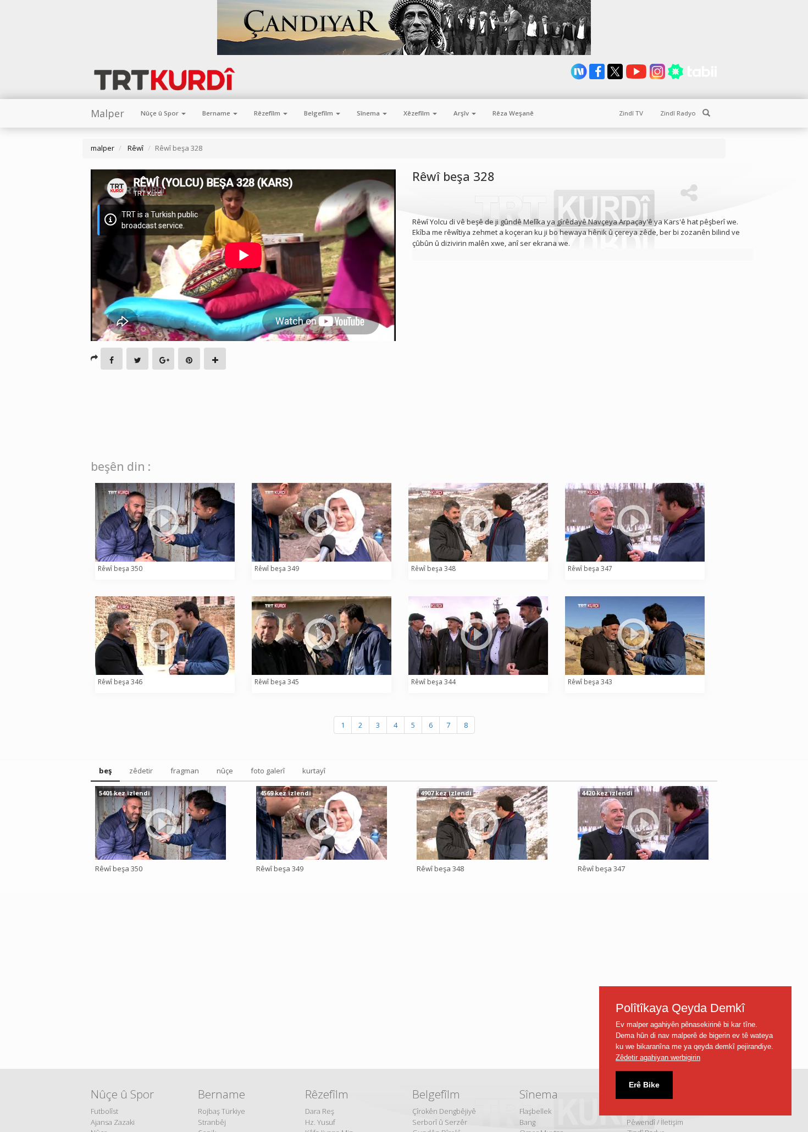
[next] (580, 77)
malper (102, 148)
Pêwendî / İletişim (655, 1122)
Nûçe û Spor (160, 113)
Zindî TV (631, 113)
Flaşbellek (535, 1111)
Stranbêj (212, 1122)
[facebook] (598, 77)
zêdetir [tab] (141, 771)
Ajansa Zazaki (113, 1122)
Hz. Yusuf (320, 1122)
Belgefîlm (319, 113)
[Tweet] (137, 359)
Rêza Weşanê (513, 113)
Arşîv (462, 113)
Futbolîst (104, 1111)
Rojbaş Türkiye (221, 1111)
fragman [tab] (184, 771)
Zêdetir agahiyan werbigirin (658, 1057)
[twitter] (616, 77)
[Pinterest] (189, 359)
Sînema (369, 113)
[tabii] (692, 77)
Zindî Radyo (678, 113)
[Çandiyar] (404, 27)
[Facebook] (112, 359)
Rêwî (134, 148)
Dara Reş (319, 1111)
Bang (527, 1122)
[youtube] (637, 77)
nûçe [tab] (225, 771)
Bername (217, 113)
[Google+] (163, 359)
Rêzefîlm (268, 113)
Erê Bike (644, 1084)
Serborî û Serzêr (439, 1122)
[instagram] (658, 77)
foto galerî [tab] (268, 771)
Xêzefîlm (417, 113)
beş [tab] (105, 771)
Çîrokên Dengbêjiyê (444, 1111)
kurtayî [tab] (313, 771)
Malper (107, 113)
